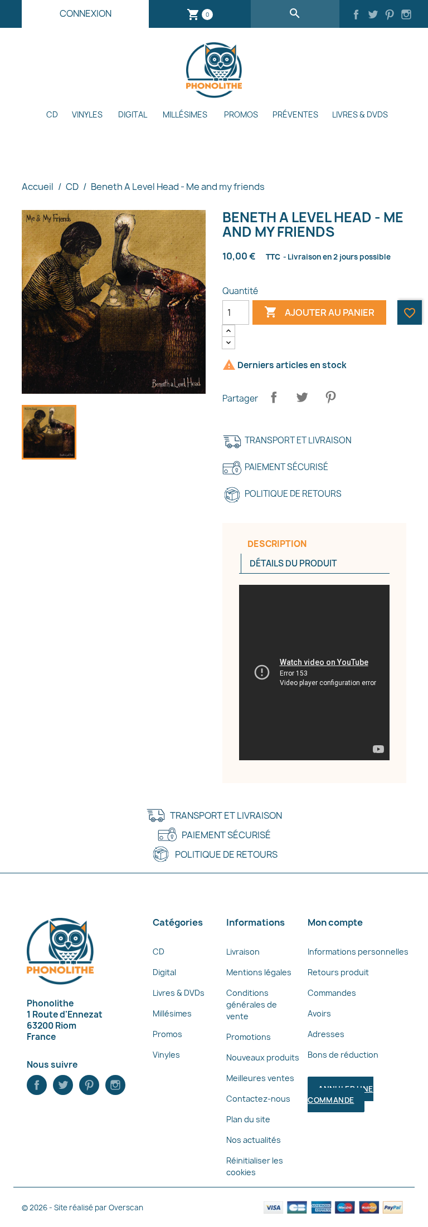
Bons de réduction (343, 1054)
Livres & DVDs (360, 114)
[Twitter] (372, 15)
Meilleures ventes (260, 1078)
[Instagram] (406, 15)
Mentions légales (258, 972)
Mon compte (335, 922)
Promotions (248, 1037)
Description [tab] (277, 544)
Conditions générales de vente (251, 1004)
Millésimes (185, 114)
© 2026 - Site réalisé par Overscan (82, 1207)
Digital (132, 114)
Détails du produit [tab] (293, 563)
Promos (241, 114)
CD (52, 114)
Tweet (302, 397)
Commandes (332, 993)
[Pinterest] (389, 15)
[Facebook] (356, 15)
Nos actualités (253, 1140)
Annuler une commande (340, 1094)
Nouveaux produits (262, 1057)
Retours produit (338, 972)
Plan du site (248, 1119)
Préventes (295, 114)
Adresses (326, 1034)
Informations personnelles (358, 951)
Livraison (243, 951)
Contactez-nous (258, 1098)
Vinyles (87, 114)
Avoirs (319, 1013)
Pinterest (330, 397)
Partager (273, 397)
